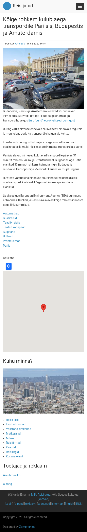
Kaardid (11, 447)
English (69, 503)
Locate (9, 266)
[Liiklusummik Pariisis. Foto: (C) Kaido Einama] (43, 78)
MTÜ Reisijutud (40, 494)
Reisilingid (12, 452)
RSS (79, 503)
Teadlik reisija (11, 222)
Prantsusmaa (11, 241)
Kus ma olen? (14, 456)
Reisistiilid (12, 419)
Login (8, 503)
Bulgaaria (9, 231)
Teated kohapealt (14, 227)
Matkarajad (13, 433)
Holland (8, 236)
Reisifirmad (13, 442)
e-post (19, 503)
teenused (44, 503)
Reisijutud (23, 5)
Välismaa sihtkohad (18, 429)
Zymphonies (27, 526)
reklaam (30, 503)
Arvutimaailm (11, 475)
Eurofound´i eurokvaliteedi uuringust (52, 120)
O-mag (7, 484)
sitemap (57, 503)
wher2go (20, 43)
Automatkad (11, 213)
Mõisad (10, 438)
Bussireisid (10, 218)
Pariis (6, 245)
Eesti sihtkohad (15, 424)
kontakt (43, 499)
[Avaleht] (7, 5)
